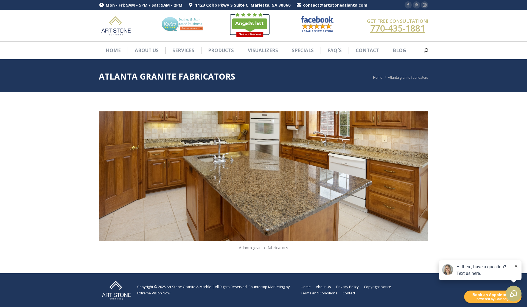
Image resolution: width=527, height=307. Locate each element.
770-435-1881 (397, 28)
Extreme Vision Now (153, 293)
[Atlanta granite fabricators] (263, 176)
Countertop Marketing (266, 286)
